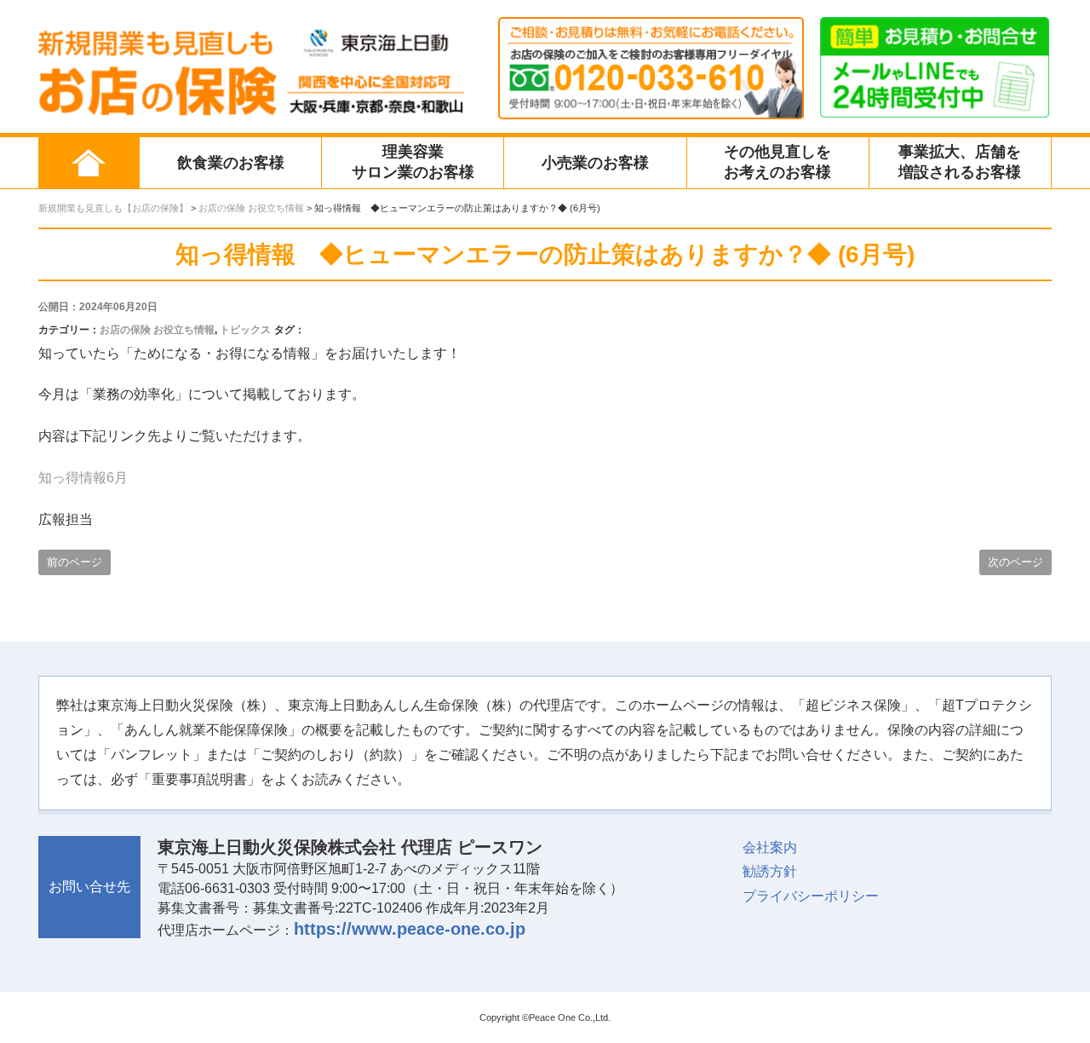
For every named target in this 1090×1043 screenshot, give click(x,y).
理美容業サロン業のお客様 (413, 162)
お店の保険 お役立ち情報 (157, 330)
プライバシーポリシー (811, 896)
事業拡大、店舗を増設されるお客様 (959, 162)
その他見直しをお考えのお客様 (777, 162)
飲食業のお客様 (230, 162)
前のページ (74, 562)
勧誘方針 (770, 871)
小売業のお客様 (595, 162)
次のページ (1015, 562)
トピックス (245, 330)
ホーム (88, 162)
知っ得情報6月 (83, 477)
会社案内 (770, 847)
